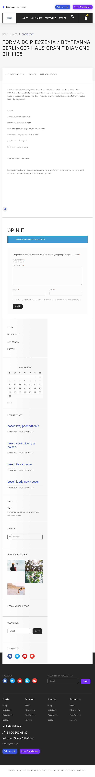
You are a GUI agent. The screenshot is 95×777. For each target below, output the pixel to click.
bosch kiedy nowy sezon (23, 481)
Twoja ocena (18, 260)
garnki (23, 512)
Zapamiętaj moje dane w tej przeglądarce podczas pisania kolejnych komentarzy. (48, 300)
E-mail (52, 289)
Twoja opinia (18, 265)
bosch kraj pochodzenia (23, 426)
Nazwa (16, 289)
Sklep (25, 18)
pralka (37, 512)
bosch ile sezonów (19, 464)
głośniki (28, 512)
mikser (33, 512)
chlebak (13, 512)
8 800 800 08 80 (17, 732)
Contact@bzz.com (10, 744)
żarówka (18, 515)
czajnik (19, 512)
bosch (9, 512)
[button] (72, 16)
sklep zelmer (11, 515)
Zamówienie (50, 18)
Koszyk (62, 18)
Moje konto (36, 18)
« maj (9, 402)
